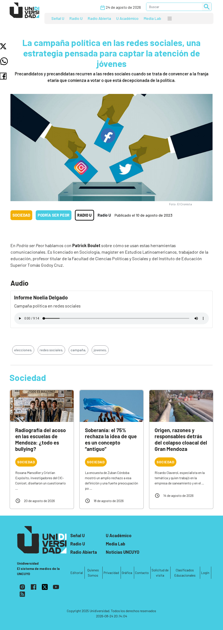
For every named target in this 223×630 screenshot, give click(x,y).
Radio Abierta (99, 18)
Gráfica (127, 573)
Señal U (57, 18)
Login (205, 573)
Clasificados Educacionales (185, 572)
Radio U (76, 18)
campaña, (78, 350)
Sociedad (21, 215)
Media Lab (152, 18)
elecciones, (23, 350)
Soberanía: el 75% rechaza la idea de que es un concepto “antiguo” (111, 439)
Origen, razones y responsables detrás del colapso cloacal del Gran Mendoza (181, 439)
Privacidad (111, 573)
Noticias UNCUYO (122, 552)
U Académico (127, 18)
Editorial (76, 573)
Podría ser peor (53, 215)
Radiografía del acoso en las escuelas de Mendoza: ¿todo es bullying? (40, 439)
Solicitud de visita (160, 572)
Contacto (142, 573)
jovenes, (100, 350)
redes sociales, (51, 350)
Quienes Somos (93, 572)
